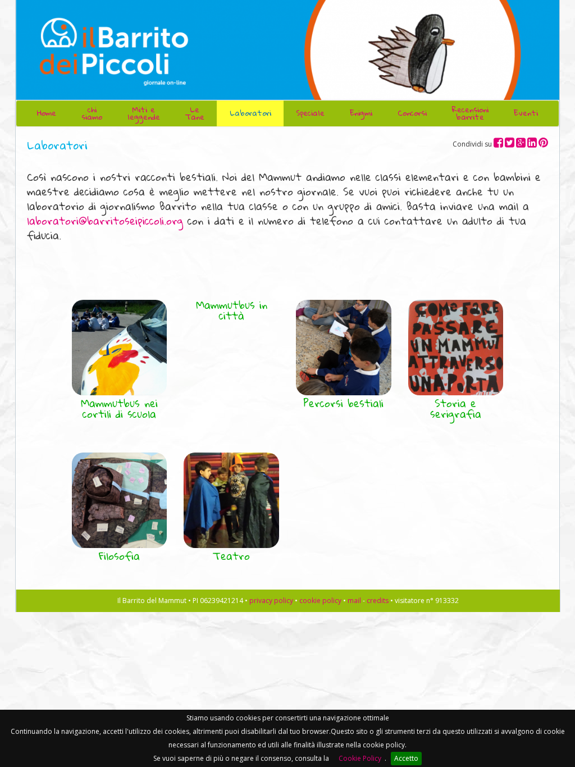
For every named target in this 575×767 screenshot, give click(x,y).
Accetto (406, 758)
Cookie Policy (360, 758)
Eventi (526, 113)
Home (46, 113)
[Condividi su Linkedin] (532, 142)
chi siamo (91, 113)
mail (354, 600)
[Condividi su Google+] (521, 142)
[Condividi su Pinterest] (543, 142)
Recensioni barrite (470, 113)
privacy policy (271, 600)
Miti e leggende (143, 113)
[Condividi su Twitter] (509, 142)
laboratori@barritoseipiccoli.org (105, 220)
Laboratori (250, 113)
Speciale (310, 113)
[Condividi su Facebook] (498, 142)
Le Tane (194, 113)
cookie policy (320, 600)
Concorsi (412, 113)
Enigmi (361, 113)
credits (378, 600)
